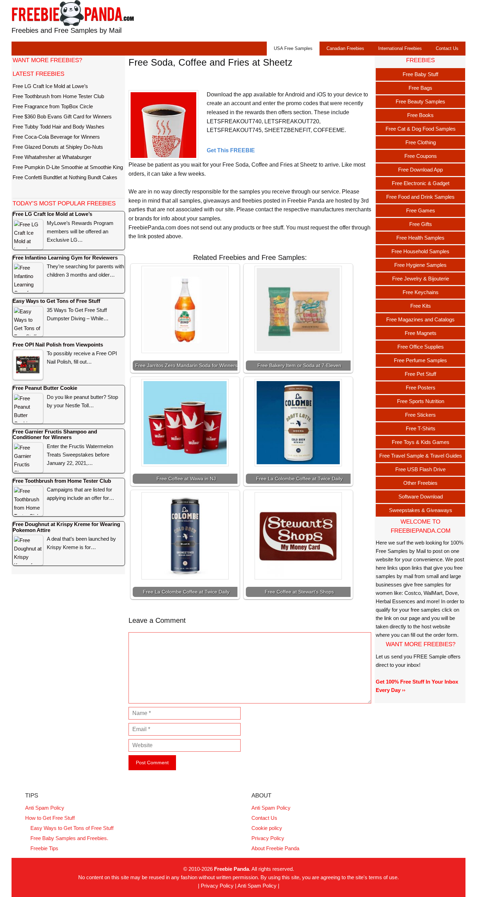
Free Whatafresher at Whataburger (52, 157)
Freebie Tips (44, 848)
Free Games (420, 210)
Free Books (420, 115)
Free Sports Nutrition (420, 401)
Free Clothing (420, 142)
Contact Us (447, 48)
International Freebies (400, 48)
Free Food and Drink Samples (420, 197)
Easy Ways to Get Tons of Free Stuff (71, 828)
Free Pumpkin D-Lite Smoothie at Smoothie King (68, 167)
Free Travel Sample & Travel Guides (420, 456)
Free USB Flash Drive (420, 469)
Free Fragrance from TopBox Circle (53, 106)
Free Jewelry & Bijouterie (420, 279)
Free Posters (420, 388)
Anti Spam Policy (44, 808)
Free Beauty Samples (420, 101)
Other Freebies (420, 483)
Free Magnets (420, 333)
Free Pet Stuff (420, 374)
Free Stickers (420, 415)
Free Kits (420, 306)
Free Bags (420, 88)
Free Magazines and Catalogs (420, 319)
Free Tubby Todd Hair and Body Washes (58, 127)
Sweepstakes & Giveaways (420, 510)
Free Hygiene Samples (420, 265)
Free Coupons (420, 156)
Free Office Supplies (420, 347)
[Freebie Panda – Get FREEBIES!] (73, 13)
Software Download (420, 496)
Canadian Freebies (345, 48)
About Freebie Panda (275, 848)
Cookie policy (266, 828)
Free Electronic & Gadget (420, 183)
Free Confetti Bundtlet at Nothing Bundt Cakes (65, 177)
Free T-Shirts (420, 428)
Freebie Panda (231, 869)
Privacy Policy (267, 838)
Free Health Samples (420, 238)
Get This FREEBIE (231, 150)
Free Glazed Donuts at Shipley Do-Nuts (58, 147)
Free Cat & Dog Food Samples (421, 129)
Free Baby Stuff (420, 74)
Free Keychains (421, 292)
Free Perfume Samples (420, 360)
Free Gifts (420, 224)
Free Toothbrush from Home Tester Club (58, 96)
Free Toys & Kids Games (420, 442)
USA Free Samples (293, 48)
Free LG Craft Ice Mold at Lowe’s (50, 86)
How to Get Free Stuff (50, 818)
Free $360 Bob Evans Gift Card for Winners (62, 116)
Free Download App (420, 170)
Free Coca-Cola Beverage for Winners (56, 137)
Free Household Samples (420, 251)
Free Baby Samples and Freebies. (69, 838)
